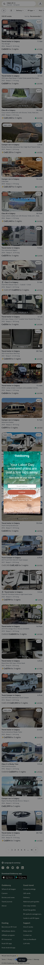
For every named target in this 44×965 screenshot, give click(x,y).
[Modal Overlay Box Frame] (22, 482)
